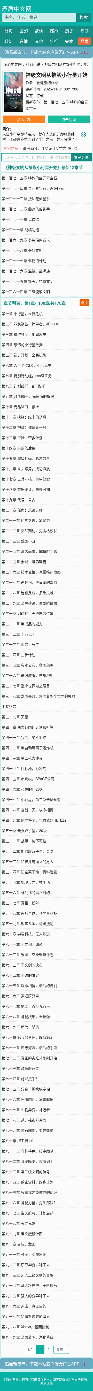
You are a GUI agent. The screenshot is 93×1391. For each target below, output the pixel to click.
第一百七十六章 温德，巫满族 (26, 270)
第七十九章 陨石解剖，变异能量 (27, 1130)
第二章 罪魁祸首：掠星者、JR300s (30, 323)
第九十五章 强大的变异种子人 (26, 1295)
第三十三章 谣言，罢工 (20, 644)
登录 (84, 41)
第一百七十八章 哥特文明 (22, 250)
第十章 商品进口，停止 (20, 406)
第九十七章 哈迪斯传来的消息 (26, 1316)
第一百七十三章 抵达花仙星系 (26, 198)
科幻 (8, 41)
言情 (24, 41)
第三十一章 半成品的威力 (22, 623)
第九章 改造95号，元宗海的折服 (28, 396)
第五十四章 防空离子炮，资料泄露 (29, 871)
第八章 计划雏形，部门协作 (24, 385)
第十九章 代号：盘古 (18, 499)
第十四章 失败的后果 (18, 447)
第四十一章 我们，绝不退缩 (24, 737)
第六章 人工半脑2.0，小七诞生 (26, 365)
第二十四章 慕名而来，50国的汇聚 (30, 551)
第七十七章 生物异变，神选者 (26, 1109)
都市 (54, 31)
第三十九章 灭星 (15, 716)
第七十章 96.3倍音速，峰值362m (29, 1037)
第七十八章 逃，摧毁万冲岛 (24, 1119)
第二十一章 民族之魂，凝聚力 (26, 520)
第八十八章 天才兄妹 (18, 1223)
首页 (8, 31)
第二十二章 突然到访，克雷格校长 (29, 530)
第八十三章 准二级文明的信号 (26, 1171)
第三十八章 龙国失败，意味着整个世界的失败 (38, 696)
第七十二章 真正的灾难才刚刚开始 (29, 1057)
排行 (54, 41)
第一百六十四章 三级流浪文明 (26, 291)
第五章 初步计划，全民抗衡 (24, 354)
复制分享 (81, 157)
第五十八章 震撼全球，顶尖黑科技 (29, 913)
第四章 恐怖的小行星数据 (22, 344)
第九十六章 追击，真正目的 (24, 1306)
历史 (69, 31)
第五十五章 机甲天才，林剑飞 (26, 882)
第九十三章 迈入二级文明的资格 (27, 1275)
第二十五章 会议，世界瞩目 (24, 561)
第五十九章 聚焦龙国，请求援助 (27, 923)
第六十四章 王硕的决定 (20, 975)
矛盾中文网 (17, 8)
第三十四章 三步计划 (18, 654)
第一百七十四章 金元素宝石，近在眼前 (33, 188)
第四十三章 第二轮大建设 (22, 758)
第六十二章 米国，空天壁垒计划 (27, 954)
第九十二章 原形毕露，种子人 (26, 1264)
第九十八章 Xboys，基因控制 (25, 1326)
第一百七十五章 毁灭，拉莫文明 (27, 281)
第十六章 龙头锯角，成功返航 (26, 468)
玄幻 (24, 31)
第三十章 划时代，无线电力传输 (27, 613)
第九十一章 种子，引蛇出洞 (24, 1254)
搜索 (84, 17)
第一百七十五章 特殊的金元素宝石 (29, 177)
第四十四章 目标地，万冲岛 (24, 768)
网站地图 (46, 1383)
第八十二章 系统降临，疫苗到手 (27, 1161)
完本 (69, 41)
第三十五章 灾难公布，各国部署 (27, 665)
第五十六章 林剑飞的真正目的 (26, 892)
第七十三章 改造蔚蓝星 (20, 1068)
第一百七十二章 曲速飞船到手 (26, 208)
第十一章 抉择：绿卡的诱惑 (24, 416)
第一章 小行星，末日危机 (22, 313)
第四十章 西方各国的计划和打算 (27, 727)
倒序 (84, 302)
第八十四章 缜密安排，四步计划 (27, 1181)
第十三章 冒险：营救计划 (22, 437)
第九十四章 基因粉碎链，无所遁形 (29, 1285)
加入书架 (24, 119)
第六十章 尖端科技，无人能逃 (26, 933)
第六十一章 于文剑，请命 (22, 944)
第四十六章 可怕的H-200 (22, 789)
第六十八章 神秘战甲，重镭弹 (26, 1016)
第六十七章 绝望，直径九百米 (26, 1006)
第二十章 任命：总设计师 (22, 510)
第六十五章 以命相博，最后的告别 (29, 985)
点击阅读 (68, 119)
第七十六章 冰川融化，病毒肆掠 (27, 1099)
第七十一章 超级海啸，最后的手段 (29, 1047)
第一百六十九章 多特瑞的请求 (26, 239)
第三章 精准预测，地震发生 (24, 334)
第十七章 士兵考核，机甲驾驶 (26, 478)
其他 (39, 41)
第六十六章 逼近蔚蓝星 (20, 995)
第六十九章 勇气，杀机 (20, 1026)
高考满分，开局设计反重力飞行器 (50, 148)
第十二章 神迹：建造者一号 (24, 427)
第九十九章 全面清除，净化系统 (27, 1337)
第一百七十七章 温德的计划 (24, 260)
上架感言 (9, 706)
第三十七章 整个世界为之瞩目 (26, 685)
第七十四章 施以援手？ (20, 1078)
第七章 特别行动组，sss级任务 (27, 375)
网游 (84, 31)
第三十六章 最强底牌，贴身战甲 (27, 675)
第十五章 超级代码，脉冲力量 (26, 458)
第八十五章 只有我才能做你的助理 (29, 1192)
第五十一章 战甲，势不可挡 (24, 840)
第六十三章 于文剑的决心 (22, 964)
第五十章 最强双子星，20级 (24, 830)
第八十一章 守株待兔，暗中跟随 (27, 1150)
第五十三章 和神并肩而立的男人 (27, 861)
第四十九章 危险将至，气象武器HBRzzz (34, 820)
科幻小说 (33, 64)
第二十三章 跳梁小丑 (18, 541)
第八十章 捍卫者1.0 (17, 1140)
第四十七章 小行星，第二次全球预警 (31, 799)
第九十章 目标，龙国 (18, 1244)
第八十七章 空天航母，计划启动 (27, 1213)
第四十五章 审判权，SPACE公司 (28, 778)
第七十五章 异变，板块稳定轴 (26, 1088)
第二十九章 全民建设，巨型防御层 (29, 603)
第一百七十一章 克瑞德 (20, 219)
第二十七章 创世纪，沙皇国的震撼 (29, 582)
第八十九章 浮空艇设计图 (22, 1233)
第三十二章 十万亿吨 (18, 634)
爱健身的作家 (47, 82)
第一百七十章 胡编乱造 (20, 229)
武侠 (39, 31)
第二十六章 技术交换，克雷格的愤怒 (31, 572)
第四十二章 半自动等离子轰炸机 (27, 747)
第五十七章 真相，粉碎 (20, 902)
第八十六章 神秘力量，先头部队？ (29, 1202)
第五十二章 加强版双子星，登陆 (27, 851)
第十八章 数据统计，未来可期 (26, 489)
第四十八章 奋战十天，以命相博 (27, 809)
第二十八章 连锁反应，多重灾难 (27, 592)
